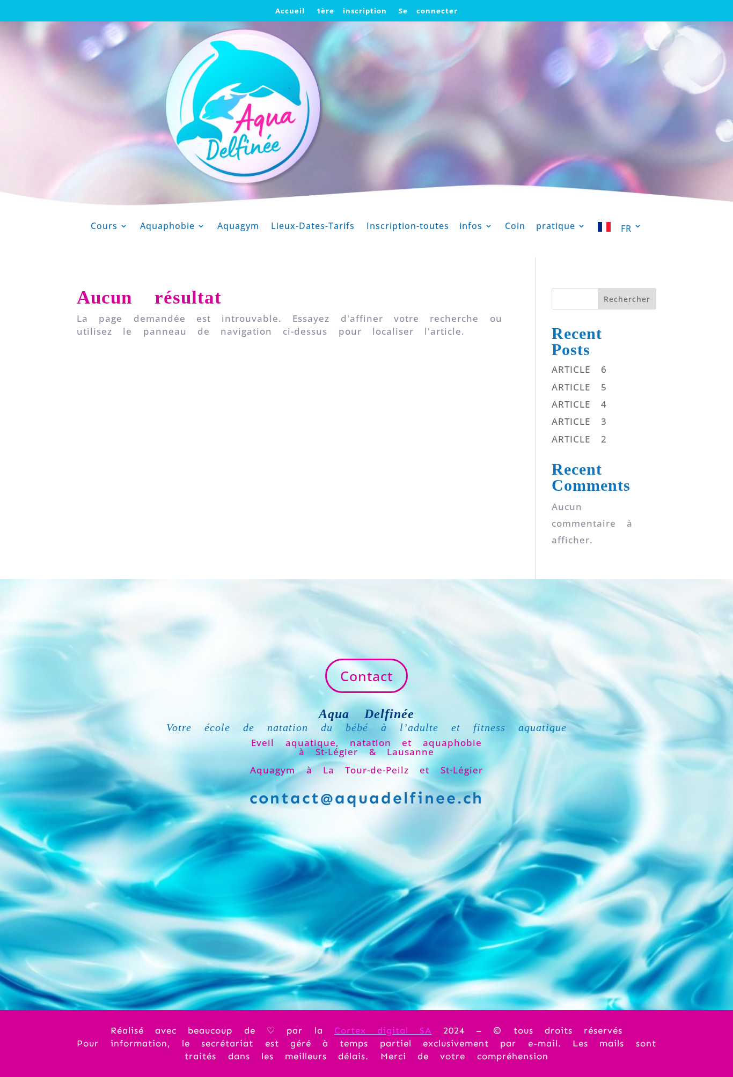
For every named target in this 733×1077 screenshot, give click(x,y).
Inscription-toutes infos (424, 227)
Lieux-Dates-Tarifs (313, 227)
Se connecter (428, 11)
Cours (104, 227)
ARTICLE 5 (579, 387)
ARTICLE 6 (579, 369)
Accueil (290, 11)
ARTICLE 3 (579, 421)
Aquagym (238, 227)
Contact (366, 676)
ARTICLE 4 (579, 404)
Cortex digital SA (383, 1030)
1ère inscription (352, 11)
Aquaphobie (167, 227)
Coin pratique (540, 227)
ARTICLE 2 (579, 439)
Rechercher (627, 299)
